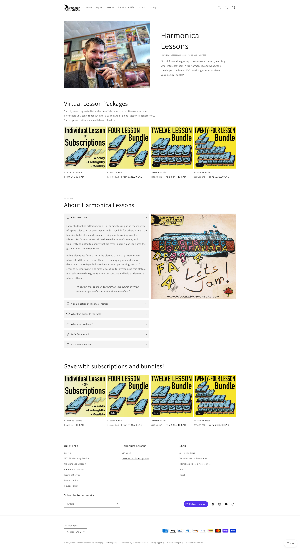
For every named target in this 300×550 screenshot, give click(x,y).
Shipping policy (157, 543)
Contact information (194, 543)
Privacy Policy (71, 485)
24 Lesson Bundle (202, 172)
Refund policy (71, 480)
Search (67, 452)
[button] (219, 7)
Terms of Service (72, 474)
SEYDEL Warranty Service (76, 458)
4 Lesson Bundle (114, 172)
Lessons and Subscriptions (135, 458)
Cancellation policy (175, 543)
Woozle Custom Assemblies (193, 458)
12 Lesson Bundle (159, 172)
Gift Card (126, 452)
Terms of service (141, 543)
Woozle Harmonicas (78, 543)
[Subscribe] (116, 504)
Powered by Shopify (95, 543)
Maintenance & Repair (75, 463)
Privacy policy (126, 543)
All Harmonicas (187, 452)
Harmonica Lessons (73, 172)
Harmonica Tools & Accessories (195, 463)
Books (183, 469)
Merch (183, 474)
